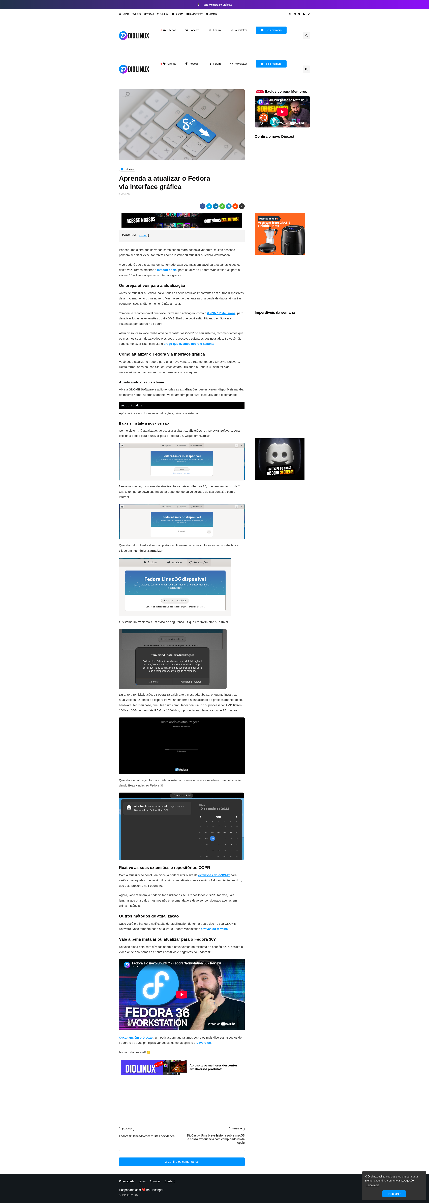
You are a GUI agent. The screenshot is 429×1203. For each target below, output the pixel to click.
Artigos (147, 1092)
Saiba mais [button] (372, 1185)
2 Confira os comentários (182, 1161)
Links (138, 14)
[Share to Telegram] (229, 206)
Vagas (150, 14)
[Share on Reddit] (235, 206)
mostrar (143, 235)
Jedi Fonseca (152, 1067)
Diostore (212, 14)
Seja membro (273, 30)
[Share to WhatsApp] (222, 206)
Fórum (217, 30)
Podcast (194, 30)
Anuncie (164, 14)
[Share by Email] (242, 206)
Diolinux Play (196, 14)
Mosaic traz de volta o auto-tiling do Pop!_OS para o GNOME (292, 359)
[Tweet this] (209, 206)
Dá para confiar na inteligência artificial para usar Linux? (294, 379)
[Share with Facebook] (202, 206)
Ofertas (171, 30)
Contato (178, 14)
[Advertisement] (282, 282)
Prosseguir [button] (394, 1193)
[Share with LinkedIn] (216, 206)
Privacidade (127, 1181)
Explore (125, 14)
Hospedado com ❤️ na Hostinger (141, 1190)
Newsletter (240, 30)
